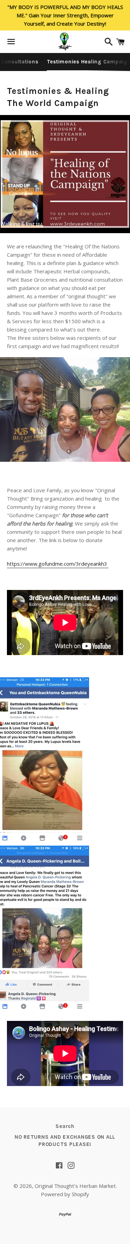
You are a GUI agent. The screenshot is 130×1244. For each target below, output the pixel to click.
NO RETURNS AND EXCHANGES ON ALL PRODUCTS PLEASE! (65, 1140)
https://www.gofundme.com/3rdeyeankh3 (58, 563)
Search (65, 1126)
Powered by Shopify (65, 1194)
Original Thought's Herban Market (75, 1185)
